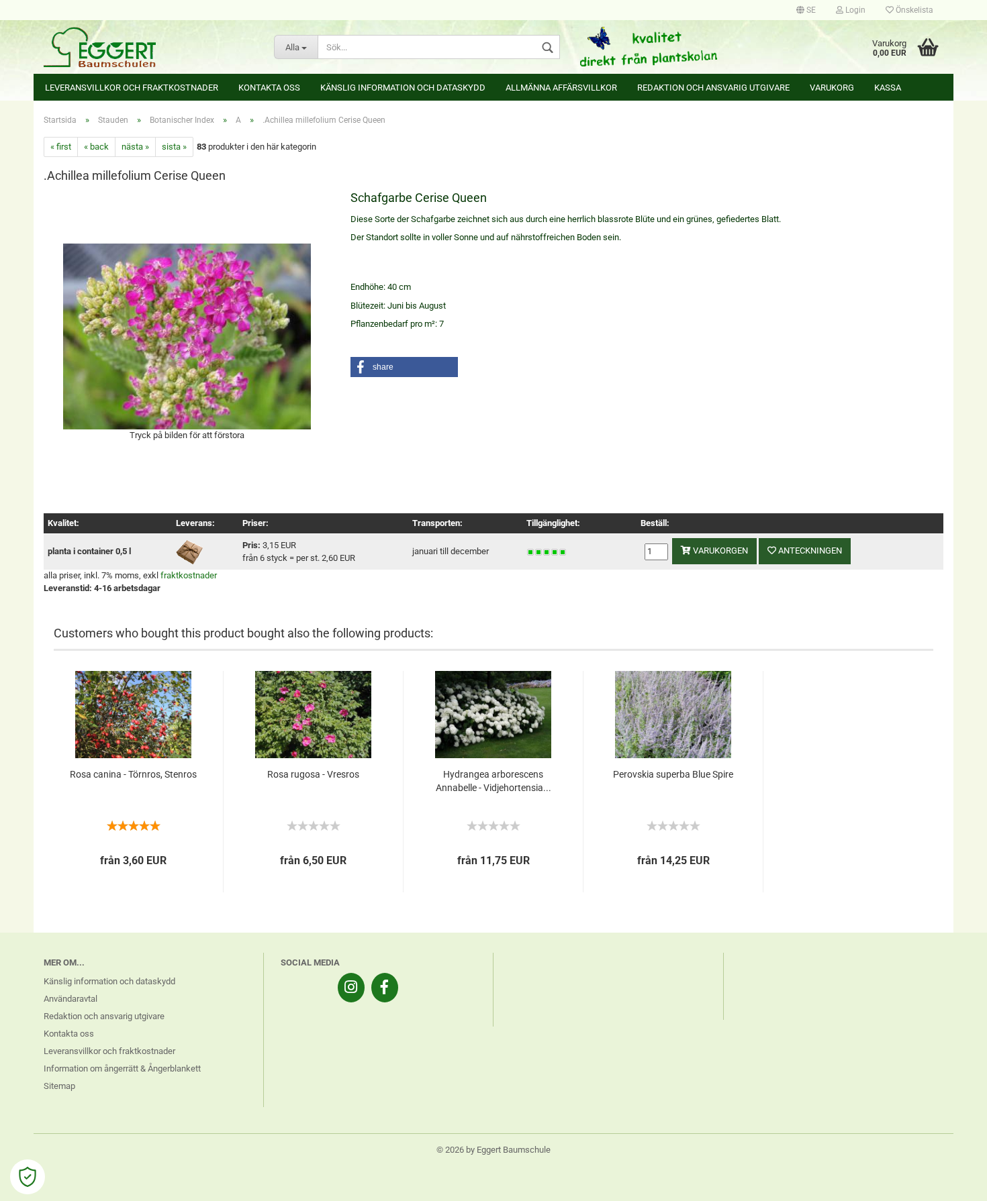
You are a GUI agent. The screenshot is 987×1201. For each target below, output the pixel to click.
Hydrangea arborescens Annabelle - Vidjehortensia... (493, 781)
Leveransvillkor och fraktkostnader (131, 88)
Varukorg (832, 88)
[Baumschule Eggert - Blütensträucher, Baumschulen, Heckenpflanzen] (149, 47)
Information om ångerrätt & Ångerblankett (122, 1068)
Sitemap (59, 1086)
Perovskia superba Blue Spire (673, 774)
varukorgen (719, 550)
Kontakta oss (269, 88)
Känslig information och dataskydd (402, 88)
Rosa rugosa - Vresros (313, 774)
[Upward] (950, 1181)
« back (96, 147)
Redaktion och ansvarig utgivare (713, 88)
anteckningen (809, 550)
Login (854, 10)
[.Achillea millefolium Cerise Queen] (187, 335)
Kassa (887, 88)
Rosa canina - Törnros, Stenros (133, 774)
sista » (174, 147)
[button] (404, 367)
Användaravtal (70, 999)
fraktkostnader (188, 575)
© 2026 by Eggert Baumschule (493, 1150)
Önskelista (913, 10)
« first (60, 147)
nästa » (135, 147)
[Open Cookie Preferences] (27, 1176)
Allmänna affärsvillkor (561, 88)
